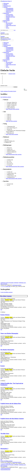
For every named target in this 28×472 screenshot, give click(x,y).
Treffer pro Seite (21, 286)
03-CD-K (9, 163)
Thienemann (10, 126)
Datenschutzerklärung (5, 468)
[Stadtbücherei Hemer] (6, 1)
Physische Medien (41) (10, 141)
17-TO (8, 165)
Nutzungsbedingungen (5, 469)
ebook (8, 153)
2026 (8, 114)
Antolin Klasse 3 (11, 173)
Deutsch (9, 184)
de (7, 185)
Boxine (8, 129)
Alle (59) (7, 139)
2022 (8, 119)
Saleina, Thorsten (11, 105)
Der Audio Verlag (11, 127)
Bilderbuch (9, 174)
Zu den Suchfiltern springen (7, 292)
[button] (25, 89)
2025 (8, 115)
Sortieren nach (4, 285)
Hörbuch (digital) (11, 151)
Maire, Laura (10, 106)
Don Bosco (9, 133)
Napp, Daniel (10, 107)
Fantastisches (10, 177)
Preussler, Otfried (11, 102)
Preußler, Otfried (10, 103)
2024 (8, 117)
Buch (8, 147)
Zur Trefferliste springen (6, 97)
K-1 (8, 161)
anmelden (3, 32)
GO (14, 30)
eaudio (8, 149)
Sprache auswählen (5, 34)
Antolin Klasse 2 (11, 175)
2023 (8, 118)
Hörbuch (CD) (10, 150)
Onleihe (9, 159)
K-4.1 (8, 162)
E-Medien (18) (8, 142)
